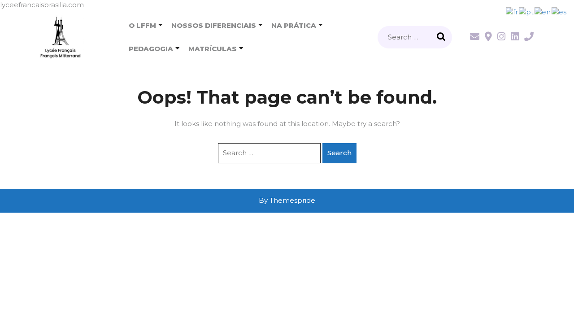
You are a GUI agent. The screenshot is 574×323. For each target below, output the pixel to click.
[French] (512, 11)
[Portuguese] (527, 11)
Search (442, 37)
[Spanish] (559, 11)
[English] (543, 11)
